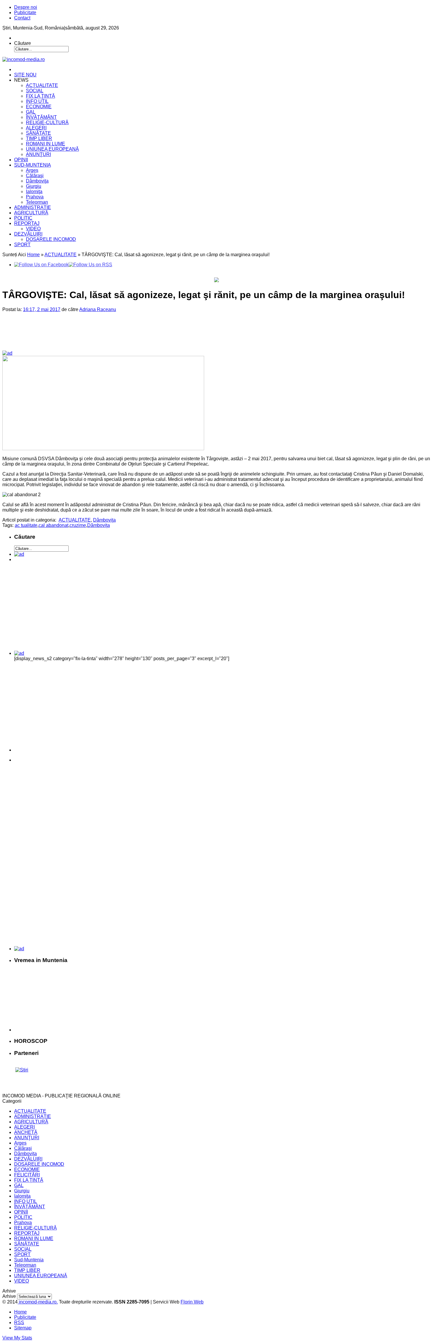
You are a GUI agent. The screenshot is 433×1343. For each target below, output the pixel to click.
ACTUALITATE (42, 85)
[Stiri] (21, 1069)
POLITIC (23, 218)
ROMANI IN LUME (45, 143)
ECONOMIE (39, 106)
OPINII (21, 159)
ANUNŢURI (38, 154)
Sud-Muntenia (29, 1259)
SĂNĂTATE (38, 133)
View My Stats (17, 1337)
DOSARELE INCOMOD (51, 239)
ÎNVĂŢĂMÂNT (41, 117)
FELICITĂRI (27, 1174)
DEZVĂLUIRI (28, 233)
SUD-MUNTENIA (32, 164)
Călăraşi (35, 175)
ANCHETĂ (25, 1132)
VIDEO (33, 228)
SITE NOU (25, 74)
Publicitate (25, 12)
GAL (30, 111)
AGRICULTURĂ (31, 212)
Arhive (9, 1296)
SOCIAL (34, 90)
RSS (19, 1322)
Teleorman (37, 202)
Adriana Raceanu (97, 309)
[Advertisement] (103, 336)
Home (33, 254)
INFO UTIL (37, 101)
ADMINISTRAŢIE (32, 207)
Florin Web (192, 1301)
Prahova (35, 196)
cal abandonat (53, 525)
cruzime (78, 525)
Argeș (32, 170)
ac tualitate (26, 525)
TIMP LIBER (39, 138)
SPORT (22, 244)
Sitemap (23, 1327)
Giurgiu (33, 186)
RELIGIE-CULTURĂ (47, 122)
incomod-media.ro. (38, 1301)
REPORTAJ (26, 223)
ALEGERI (36, 127)
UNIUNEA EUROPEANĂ (52, 149)
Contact (22, 17)
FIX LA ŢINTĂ (40, 95)
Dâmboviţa (37, 180)
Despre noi (25, 7)
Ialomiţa (34, 191)
